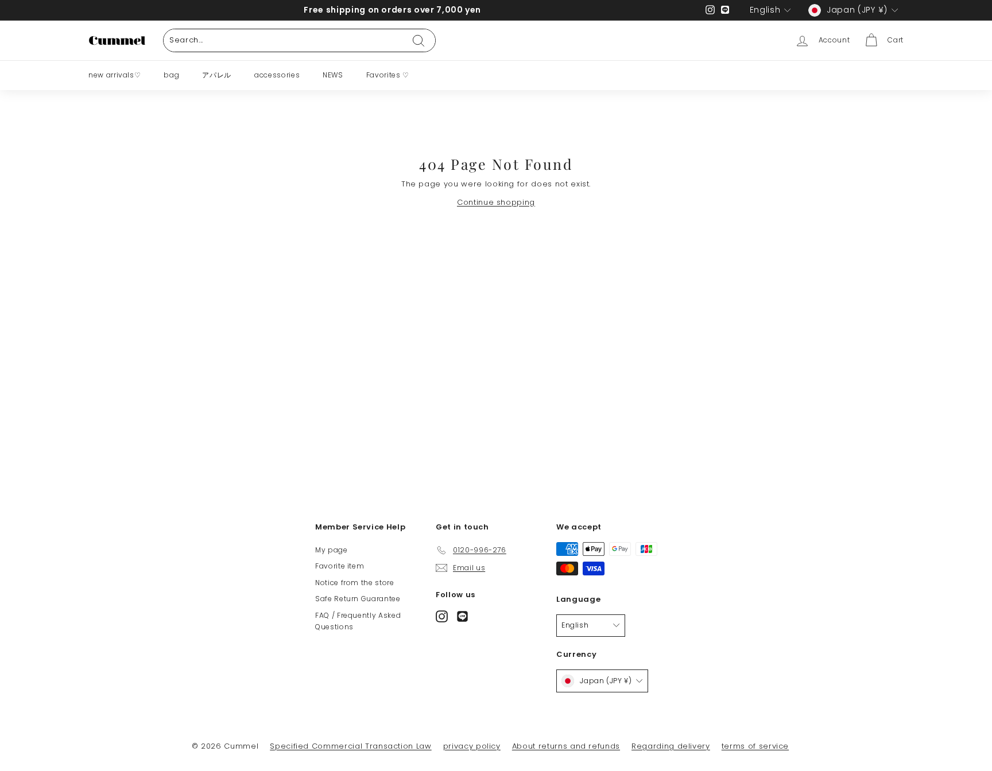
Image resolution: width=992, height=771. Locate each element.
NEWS (333, 75)
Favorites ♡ (387, 75)
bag (171, 75)
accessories (277, 75)
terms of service (755, 746)
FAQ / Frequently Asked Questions (358, 621)
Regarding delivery (670, 746)
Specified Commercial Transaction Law (350, 746)
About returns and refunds (566, 746)
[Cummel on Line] (462, 616)
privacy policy (472, 746)
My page (331, 550)
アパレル (216, 75)
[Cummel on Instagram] (442, 616)
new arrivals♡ (114, 75)
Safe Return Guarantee (358, 598)
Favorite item (339, 566)
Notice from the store (354, 582)
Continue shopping (496, 202)
